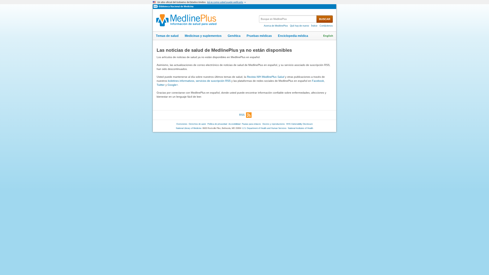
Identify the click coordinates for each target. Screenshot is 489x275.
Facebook (318, 80)
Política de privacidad (217, 124)
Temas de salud (167, 35)
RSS (241, 114)
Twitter (161, 84)
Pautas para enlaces (251, 124)
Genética (234, 35)
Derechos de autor (197, 124)
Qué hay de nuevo (299, 25)
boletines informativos (181, 80)
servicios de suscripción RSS (213, 80)
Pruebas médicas (259, 35)
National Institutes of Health (300, 128)
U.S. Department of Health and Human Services (264, 128)
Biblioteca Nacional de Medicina (176, 6)
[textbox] (288, 19)
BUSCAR (324, 19)
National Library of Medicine (189, 128)
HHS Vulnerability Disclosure (299, 124)
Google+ (173, 84)
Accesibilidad (234, 124)
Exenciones (181, 124)
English (328, 35)
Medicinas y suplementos (203, 35)
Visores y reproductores (273, 124)
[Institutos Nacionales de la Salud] (156, 7)
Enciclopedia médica (293, 35)
